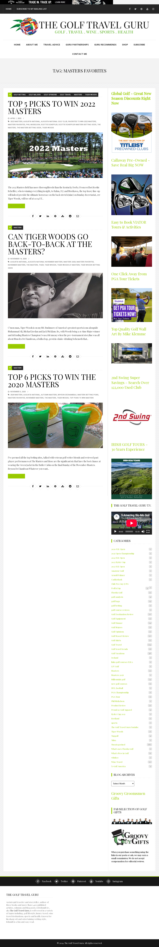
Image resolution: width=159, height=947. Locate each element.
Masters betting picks (87, 395)
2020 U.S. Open (131, 549)
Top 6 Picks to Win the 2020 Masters (52, 380)
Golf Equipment (131, 618)
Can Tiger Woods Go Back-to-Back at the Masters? (50, 243)
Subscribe (139, 44)
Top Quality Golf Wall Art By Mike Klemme (128, 331)
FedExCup (129, 588)
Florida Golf (131, 592)
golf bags (131, 601)
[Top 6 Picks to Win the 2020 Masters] (55, 425)
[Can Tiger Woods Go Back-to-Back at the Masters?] (55, 295)
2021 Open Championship (131, 553)
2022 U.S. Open (131, 557)
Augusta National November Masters (45, 262)
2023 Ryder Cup (131, 562)
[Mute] (143, 531)
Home (17, 44)
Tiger (41, 265)
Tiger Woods (91, 95)
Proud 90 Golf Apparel (131, 709)
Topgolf (131, 736)
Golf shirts (131, 640)
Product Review (131, 705)
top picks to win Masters (82, 398)
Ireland (131, 657)
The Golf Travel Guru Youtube (131, 727)
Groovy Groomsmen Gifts (128, 796)
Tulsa (131, 740)
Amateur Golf (131, 571)
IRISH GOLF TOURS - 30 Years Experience (129, 447)
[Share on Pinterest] (55, 216)
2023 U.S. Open (131, 566)
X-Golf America (131, 766)
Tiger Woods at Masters (68, 265)
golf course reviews (131, 610)
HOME (8, 9)
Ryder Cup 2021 (131, 714)
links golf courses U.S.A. (131, 662)
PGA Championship (131, 692)
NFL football (131, 688)
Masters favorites (16, 125)
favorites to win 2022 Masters (82, 122)
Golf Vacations (131, 653)
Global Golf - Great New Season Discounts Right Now (131, 98)
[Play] (115, 531)
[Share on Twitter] (40, 216)
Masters (78, 95)
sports (131, 722)
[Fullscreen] (148, 531)
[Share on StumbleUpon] (62, 216)
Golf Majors (35, 95)
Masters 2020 (70, 262)
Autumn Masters (49, 395)
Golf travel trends (131, 649)
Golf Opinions (50, 95)
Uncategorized (131, 744)
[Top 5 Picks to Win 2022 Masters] (55, 155)
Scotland (131, 718)
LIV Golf (131, 666)
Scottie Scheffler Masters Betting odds (77, 125)
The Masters (32, 265)
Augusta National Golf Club (54, 122)
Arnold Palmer (131, 575)
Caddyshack (131, 579)
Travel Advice (51, 44)
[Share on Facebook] (32, 216)
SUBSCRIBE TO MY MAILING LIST (32, 9)
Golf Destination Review (131, 614)
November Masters (16, 265)
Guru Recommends (105, 44)
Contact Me (79, 53)
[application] (131, 523)
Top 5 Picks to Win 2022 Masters (51, 107)
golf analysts (131, 597)
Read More (15, 206)
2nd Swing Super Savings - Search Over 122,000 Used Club (130, 382)
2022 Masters (16, 122)
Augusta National (31, 122)
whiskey (131, 757)
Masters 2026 (131, 675)
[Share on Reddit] (70, 216)
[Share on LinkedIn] (47, 216)
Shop (125, 44)
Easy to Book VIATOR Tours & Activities (128, 224)
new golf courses (131, 683)
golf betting (20, 95)
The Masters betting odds (29, 128)
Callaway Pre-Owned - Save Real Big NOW (130, 162)
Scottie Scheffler (49, 125)
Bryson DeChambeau (67, 395)
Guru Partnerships (77, 44)
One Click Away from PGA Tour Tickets (129, 276)
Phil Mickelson (33, 125)
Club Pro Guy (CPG (120, 584)
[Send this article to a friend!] (77, 216)
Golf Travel (65, 95)
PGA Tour (131, 696)
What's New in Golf (131, 753)
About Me (32, 44)
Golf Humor (131, 623)
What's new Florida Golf (131, 749)
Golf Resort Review (131, 636)
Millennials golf (131, 679)
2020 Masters (16, 395)
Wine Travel (131, 762)
